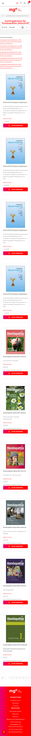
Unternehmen (15, 703)
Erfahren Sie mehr (7, 118)
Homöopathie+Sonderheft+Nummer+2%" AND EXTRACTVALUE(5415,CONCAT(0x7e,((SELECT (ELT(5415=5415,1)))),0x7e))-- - (11, 60)
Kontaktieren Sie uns (15, 700)
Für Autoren (15, 705)
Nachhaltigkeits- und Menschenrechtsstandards (15, 725)
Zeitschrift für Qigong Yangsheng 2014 (15, 102)
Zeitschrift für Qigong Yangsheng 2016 (15, 230)
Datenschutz (15, 714)
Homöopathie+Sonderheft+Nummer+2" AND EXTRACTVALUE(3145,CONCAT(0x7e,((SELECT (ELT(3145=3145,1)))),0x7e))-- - (11, 54)
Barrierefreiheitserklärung (15, 732)
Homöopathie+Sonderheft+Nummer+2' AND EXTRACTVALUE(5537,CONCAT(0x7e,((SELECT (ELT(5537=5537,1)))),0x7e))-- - (11, 42)
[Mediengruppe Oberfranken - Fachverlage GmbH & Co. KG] (15, 10)
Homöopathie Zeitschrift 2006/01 (14, 586)
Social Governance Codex (15, 729)
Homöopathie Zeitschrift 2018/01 (14, 413)
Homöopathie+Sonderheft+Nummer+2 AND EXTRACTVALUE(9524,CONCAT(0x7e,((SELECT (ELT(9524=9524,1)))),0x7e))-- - (11, 66)
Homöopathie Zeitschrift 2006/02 (14, 527)
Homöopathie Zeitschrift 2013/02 (14, 356)
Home (2, 16)
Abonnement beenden (15, 711)
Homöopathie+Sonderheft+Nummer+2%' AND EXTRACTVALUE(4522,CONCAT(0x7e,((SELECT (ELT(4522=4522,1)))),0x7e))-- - (11, 48)
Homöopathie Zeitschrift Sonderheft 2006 (15, 645)
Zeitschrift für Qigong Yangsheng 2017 (15, 294)
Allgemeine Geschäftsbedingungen (15, 719)
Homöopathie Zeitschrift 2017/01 (14, 471)
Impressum (16, 716)
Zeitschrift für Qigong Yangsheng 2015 (15, 166)
